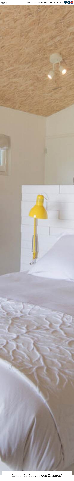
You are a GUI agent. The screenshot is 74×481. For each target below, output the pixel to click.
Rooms (34, 2)
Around (50, 2)
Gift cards (46, 2)
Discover (29, 2)
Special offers (40, 2)
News (54, 2)
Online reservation (60, 2)
